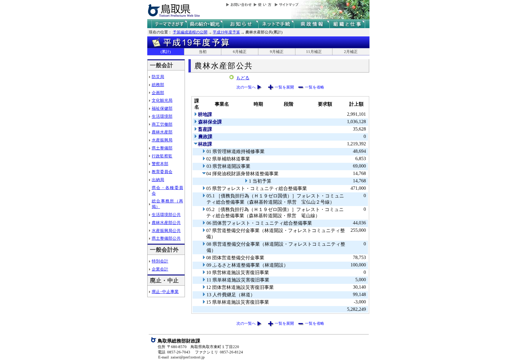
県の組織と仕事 (347, 24)
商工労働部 (162, 124)
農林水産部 (162, 132)
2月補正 (351, 51)
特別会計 (160, 261)
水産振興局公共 (166, 230)
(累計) (166, 51)
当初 (203, 51)
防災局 (158, 76)
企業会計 (160, 269)
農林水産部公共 (166, 222)
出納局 (158, 179)
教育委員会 (162, 171)
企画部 (158, 92)
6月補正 (240, 51)
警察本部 (160, 163)
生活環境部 (162, 116)
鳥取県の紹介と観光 (205, 24)
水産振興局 (162, 140)
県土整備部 (162, 148)
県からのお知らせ (240, 24)
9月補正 (277, 51)
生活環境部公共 (166, 214)
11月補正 (314, 51)
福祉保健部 (162, 108)
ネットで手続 (276, 24)
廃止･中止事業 (165, 291)
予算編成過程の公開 (190, 32)
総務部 (158, 84)
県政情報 (311, 24)
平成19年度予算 (226, 32)
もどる (242, 77)
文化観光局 (162, 100)
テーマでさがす (169, 24)
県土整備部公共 (166, 238)
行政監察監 (162, 156)
